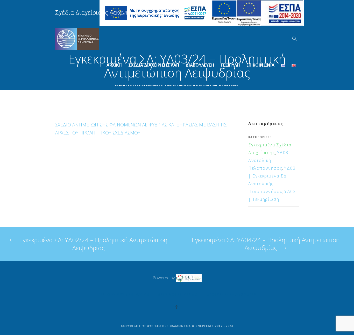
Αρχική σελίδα (125, 85)
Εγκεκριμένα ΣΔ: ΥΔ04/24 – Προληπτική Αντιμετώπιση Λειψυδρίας (266, 244)
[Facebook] (176, 307)
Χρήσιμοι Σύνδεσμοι (178, 294)
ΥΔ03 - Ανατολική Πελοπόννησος (270, 160)
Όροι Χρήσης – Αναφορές (231, 294)
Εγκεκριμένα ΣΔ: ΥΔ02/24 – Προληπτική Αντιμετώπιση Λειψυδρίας (93, 244)
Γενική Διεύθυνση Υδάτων (124, 294)
